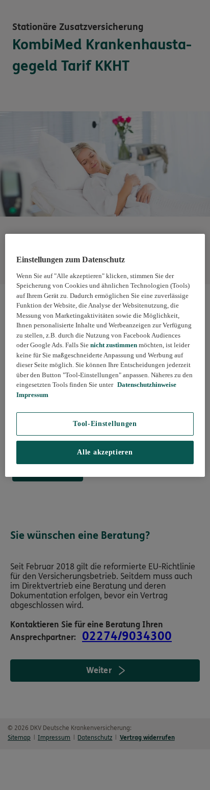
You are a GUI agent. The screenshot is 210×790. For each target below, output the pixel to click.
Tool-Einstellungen (105, 424)
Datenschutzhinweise (146, 384)
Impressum (32, 395)
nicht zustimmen (113, 345)
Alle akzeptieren (105, 452)
